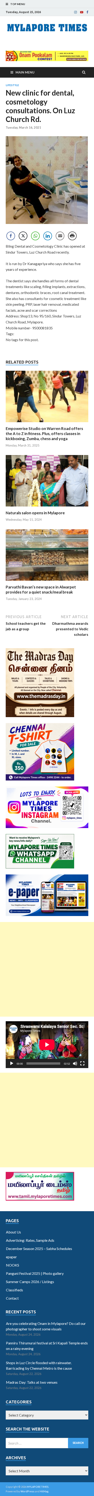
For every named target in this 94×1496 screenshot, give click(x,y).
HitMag (44, 1491)
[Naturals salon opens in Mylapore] (47, 507)
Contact (12, 1298)
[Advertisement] (47, 969)
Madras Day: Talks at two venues (31, 1382)
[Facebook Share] (10, 236)
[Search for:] (47, 1443)
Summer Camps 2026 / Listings (30, 1281)
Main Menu (25, 72)
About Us (13, 1232)
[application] (47, 1044)
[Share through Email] (60, 236)
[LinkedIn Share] (47, 236)
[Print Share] (72, 236)
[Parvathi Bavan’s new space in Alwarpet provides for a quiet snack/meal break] (47, 582)
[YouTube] (81, 12)
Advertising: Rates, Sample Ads (30, 1240)
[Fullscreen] (82, 1063)
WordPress (27, 1491)
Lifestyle (12, 85)
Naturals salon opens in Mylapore (35, 512)
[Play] (11, 1063)
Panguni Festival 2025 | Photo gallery (35, 1273)
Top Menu (17, 4)
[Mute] (75, 1063)
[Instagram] (75, 12)
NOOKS (12, 1265)
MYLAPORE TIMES (38, 1486)
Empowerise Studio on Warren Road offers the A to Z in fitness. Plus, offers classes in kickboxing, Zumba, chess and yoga (44, 433)
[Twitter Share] (23, 236)
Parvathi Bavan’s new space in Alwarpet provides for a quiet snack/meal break (41, 589)
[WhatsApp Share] (35, 236)
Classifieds (14, 1290)
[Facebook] (87, 12)
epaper (11, 1257)
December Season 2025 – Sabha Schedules (39, 1248)
